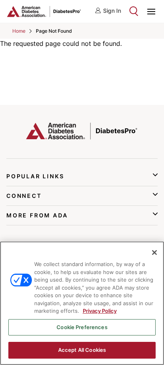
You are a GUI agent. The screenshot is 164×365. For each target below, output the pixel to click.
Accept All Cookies (82, 350)
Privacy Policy (100, 311)
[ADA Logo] (44, 11)
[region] (82, 303)
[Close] (154, 252)
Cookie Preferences (82, 327)
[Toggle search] (134, 11)
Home (18, 31)
